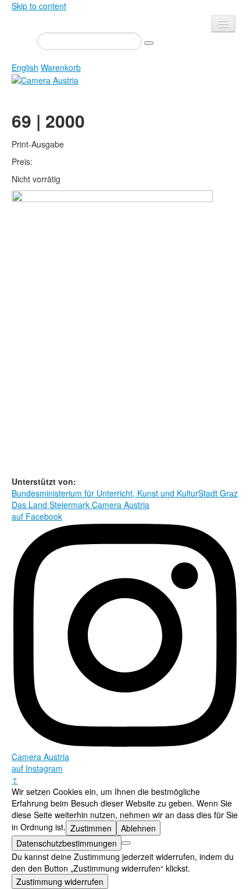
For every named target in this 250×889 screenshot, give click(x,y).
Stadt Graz (218, 493)
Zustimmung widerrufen (59, 881)
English (25, 67)
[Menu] (223, 24)
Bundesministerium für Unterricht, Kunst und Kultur (105, 493)
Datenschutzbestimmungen (66, 843)
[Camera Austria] (45, 79)
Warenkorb (61, 67)
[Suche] (148, 43)
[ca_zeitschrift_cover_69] (112, 332)
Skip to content (39, 6)
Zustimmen (91, 828)
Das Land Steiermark (51, 504)
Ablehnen (138, 828)
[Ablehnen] (126, 843)
